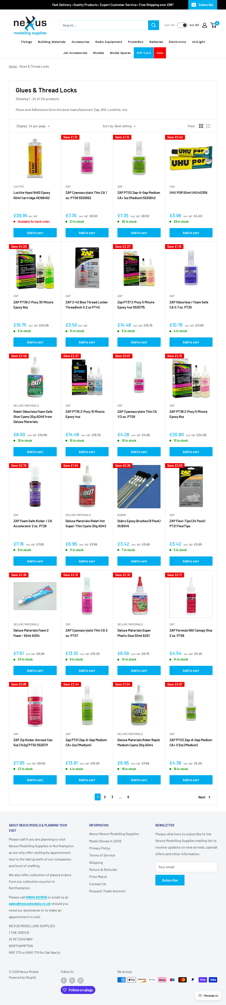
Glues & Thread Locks (34, 66)
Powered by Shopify (22, 977)
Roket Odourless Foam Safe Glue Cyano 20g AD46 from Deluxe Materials (33, 416)
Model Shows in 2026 (105, 841)
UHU (172, 186)
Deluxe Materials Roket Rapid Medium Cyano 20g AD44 (138, 742)
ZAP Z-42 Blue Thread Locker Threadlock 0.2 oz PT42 (87, 304)
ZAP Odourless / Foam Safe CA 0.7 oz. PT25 (189, 304)
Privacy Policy (99, 848)
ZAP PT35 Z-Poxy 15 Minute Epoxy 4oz (85, 414)
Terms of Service (102, 855)
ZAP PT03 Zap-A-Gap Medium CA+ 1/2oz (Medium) (191, 742)
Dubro (121, 515)
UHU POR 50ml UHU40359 (188, 192)
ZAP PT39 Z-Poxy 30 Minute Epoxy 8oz (33, 304)
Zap (68, 186)
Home (13, 66)
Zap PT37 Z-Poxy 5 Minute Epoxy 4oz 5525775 (135, 304)
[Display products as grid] (201, 126)
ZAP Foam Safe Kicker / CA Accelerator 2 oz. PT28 (32, 523)
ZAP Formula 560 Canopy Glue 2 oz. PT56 (191, 632)
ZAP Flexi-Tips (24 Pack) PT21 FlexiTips (187, 523)
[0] (213, 25)
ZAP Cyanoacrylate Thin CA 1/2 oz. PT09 (137, 414)
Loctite (18, 186)
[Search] (153, 25)
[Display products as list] (208, 126)
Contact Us (97, 884)
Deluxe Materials (26, 405)
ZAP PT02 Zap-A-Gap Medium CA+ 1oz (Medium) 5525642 (138, 195)
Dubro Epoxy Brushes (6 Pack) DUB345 (138, 523)
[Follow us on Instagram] (80, 980)
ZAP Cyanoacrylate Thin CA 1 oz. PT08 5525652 (86, 195)
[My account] (204, 25)
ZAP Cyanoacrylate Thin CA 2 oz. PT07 (86, 632)
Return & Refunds (103, 869)
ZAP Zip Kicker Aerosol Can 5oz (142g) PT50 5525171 (33, 742)
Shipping (96, 862)
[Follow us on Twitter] (72, 980)
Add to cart (35, 233)
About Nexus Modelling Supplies (114, 834)
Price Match (98, 876)
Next (201, 797)
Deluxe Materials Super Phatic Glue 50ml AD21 (134, 632)
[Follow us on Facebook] (64, 980)
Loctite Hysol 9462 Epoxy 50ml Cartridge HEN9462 (31, 195)
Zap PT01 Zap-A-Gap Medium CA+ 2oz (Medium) (86, 742)
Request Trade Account (107, 891)
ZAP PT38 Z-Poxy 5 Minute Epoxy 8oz (188, 414)
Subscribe (206, 5)
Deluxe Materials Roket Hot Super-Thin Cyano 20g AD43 (86, 523)
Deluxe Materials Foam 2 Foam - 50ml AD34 (31, 632)
